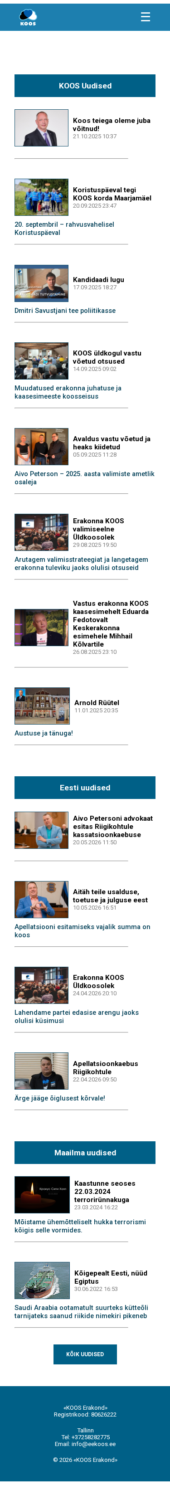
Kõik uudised (85, 1354)
